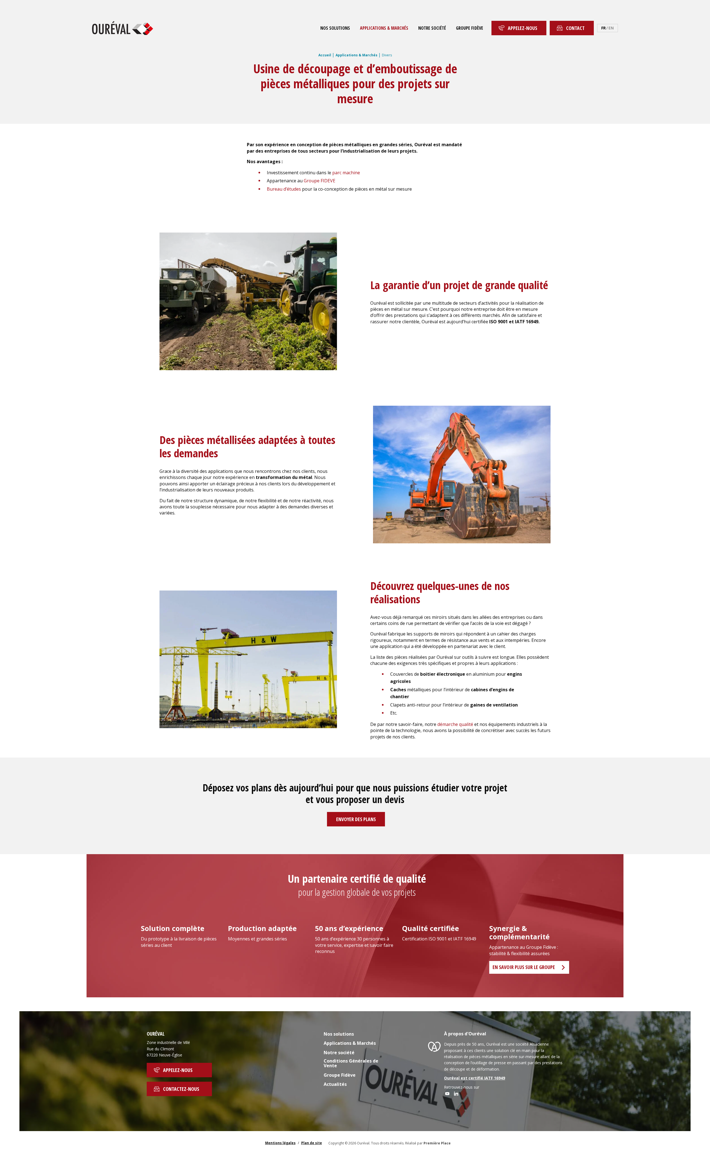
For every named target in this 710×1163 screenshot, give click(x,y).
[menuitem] (335, 28)
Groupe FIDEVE (319, 181)
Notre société (432, 28)
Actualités (335, 1084)
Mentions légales (280, 1143)
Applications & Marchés (384, 28)
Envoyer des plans (356, 819)
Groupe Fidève (469, 28)
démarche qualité (455, 724)
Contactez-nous (181, 1089)
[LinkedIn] (456, 1093)
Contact (575, 28)
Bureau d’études (284, 189)
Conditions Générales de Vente (351, 1064)
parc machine (346, 173)
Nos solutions (335, 28)
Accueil (324, 55)
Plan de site (311, 1143)
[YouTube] (447, 1093)
